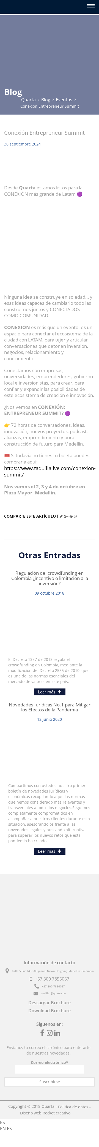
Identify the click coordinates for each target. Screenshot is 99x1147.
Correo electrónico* (49, 1062)
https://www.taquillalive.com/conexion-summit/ (50, 471)
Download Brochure (49, 1011)
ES (2, 1122)
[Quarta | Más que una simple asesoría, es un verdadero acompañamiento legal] (16, 7)
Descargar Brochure (49, 1003)
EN (3, 1128)
